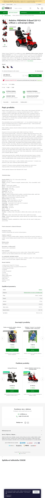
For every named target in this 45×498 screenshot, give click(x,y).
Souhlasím (36, 492)
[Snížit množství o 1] (23, 76)
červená (32, 382)
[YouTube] (28, 423)
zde (6, 493)
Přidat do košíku (35, 75)
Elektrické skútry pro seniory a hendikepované (33, 292)
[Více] (42, 12)
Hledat (30, 8)
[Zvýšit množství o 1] (27, 76)
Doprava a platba (9, 4)
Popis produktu (5, 102)
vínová (31, 341)
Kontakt (3, 4)
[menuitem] (5, 12)
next (42, 338)
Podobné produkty (24, 102)
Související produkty (14, 102)
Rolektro (13, 84)
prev (2, 338)
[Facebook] (25, 423)
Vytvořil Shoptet (23, 453)
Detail (32, 350)
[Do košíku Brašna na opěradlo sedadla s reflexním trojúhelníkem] (12, 350)
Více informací (30, 60)
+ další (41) (5, 46)
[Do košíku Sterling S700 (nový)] (12, 391)
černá (29, 382)
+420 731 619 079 (38, 8)
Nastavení (8, 496)
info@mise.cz (23, 414)
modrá (34, 341)
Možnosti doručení (40, 71)
